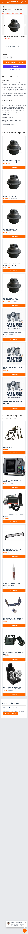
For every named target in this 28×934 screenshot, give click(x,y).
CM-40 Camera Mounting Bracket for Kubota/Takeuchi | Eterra (13, 619)
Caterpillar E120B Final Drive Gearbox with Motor (12, 230)
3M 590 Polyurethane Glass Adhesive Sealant (11, 584)
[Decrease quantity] (4, 57)
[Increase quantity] (11, 57)
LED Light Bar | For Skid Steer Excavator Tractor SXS (12, 550)
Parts (21, 13)
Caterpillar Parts (20, 6)
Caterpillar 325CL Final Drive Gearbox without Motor (12, 299)
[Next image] (24, 25)
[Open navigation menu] (2, 2)
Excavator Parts (16, 13)
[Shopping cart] (25, 2)
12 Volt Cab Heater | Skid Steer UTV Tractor (12, 481)
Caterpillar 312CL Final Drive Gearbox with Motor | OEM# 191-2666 (13, 161)
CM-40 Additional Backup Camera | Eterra (13, 653)
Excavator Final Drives (7, 13)
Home (5, 6)
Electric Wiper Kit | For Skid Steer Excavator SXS (13, 446)
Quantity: (5, 54)
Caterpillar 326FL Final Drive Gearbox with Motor (12, 195)
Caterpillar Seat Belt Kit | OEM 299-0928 (12, 402)
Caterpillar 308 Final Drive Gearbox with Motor (11, 264)
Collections (12, 6)
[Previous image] (4, 25)
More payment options (14, 69)
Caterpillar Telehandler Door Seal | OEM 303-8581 (12, 333)
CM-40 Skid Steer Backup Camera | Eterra (13, 515)
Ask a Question (12, 713)
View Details (14, 167)
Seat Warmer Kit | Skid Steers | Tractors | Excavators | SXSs (12, 688)
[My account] (22, 2)
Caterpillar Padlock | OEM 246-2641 (12, 368)
